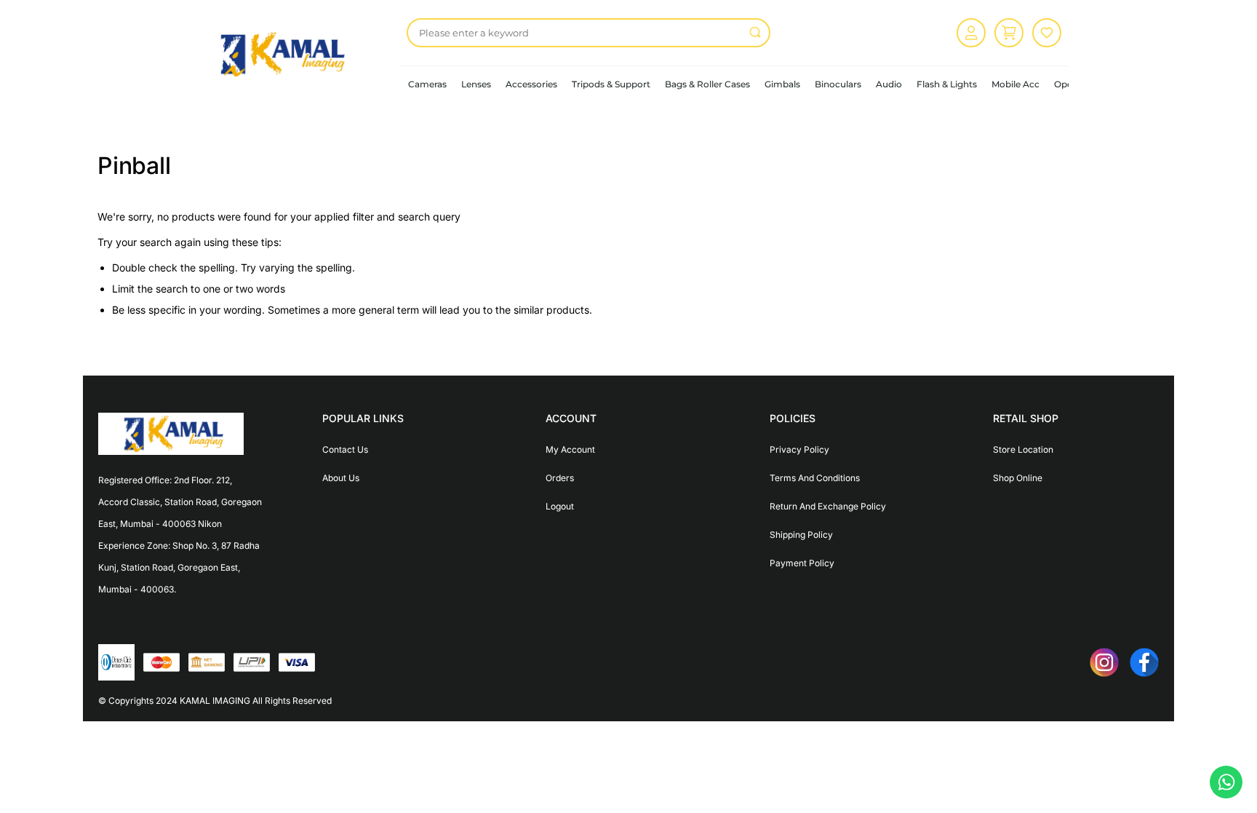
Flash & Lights (947, 84)
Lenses (476, 84)
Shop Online (1017, 477)
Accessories (531, 84)
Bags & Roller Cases (707, 84)
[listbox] (588, 32)
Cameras (427, 84)
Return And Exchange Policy (828, 506)
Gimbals (782, 84)
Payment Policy (802, 563)
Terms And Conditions (815, 477)
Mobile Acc (1015, 84)
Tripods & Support (611, 84)
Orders (560, 477)
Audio (889, 84)
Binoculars (838, 84)
